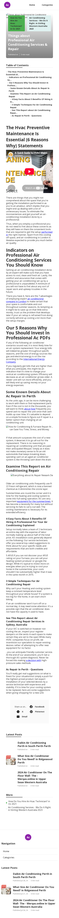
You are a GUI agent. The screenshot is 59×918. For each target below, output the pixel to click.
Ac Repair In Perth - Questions (27, 115)
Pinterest (39, 711)
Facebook (39, 706)
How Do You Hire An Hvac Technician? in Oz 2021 (29, 802)
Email (24, 716)
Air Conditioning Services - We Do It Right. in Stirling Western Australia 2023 (38, 23)
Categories (47, 5)
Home (32, 5)
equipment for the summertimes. (34, 501)
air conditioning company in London (25, 300)
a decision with (33, 660)
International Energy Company (25, 360)
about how (29, 408)
